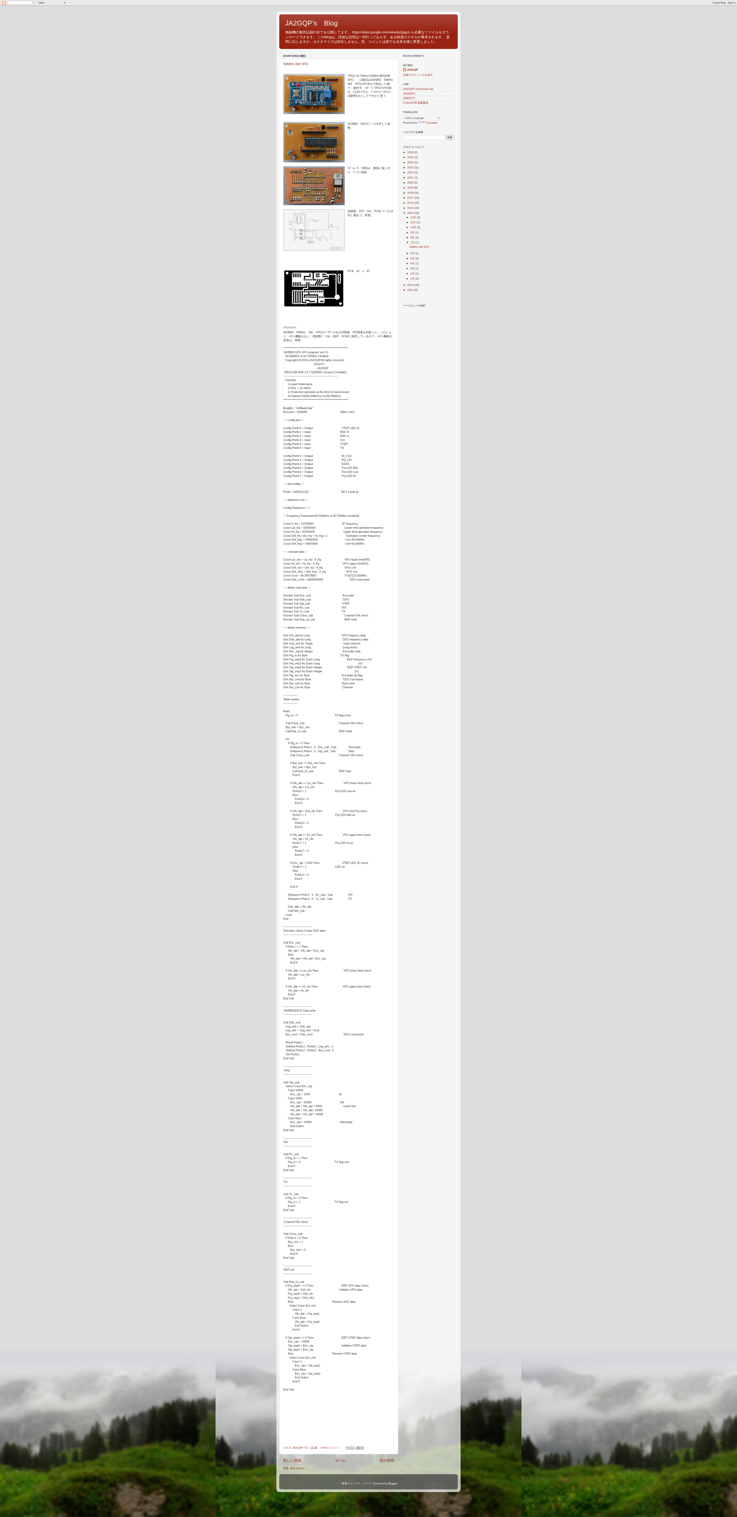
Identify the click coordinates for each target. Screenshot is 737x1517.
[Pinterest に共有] (362, 1448)
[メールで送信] (347, 1448)
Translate (431, 122)
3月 (412, 268)
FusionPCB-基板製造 (415, 102)
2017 (410, 197)
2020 (410, 182)
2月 (412, 273)
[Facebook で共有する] (358, 1448)
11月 (413, 222)
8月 (412, 237)
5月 (412, 258)
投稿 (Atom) (297, 1468)
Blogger (392, 1483)
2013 (410, 285)
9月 (412, 232)
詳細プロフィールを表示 (418, 75)
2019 (410, 187)
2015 (410, 208)
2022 (410, 172)
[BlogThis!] (351, 1448)
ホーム (340, 1460)
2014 (410, 213)
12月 (413, 217)
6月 (412, 253)
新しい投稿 (292, 1460)
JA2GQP (412, 69)
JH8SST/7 (409, 98)
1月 (412, 278)
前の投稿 (387, 1460)
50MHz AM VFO (295, 64)
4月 (412, 263)
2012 (410, 290)
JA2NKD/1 (409, 93)
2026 (410, 152)
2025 (410, 157)
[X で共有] (355, 1448)
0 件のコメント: (331, 1447)
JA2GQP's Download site (418, 89)
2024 (410, 162)
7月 (412, 242)
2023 (410, 167)
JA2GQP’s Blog (311, 23)
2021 (410, 177)
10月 (413, 227)
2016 (410, 202)
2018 (410, 192)
